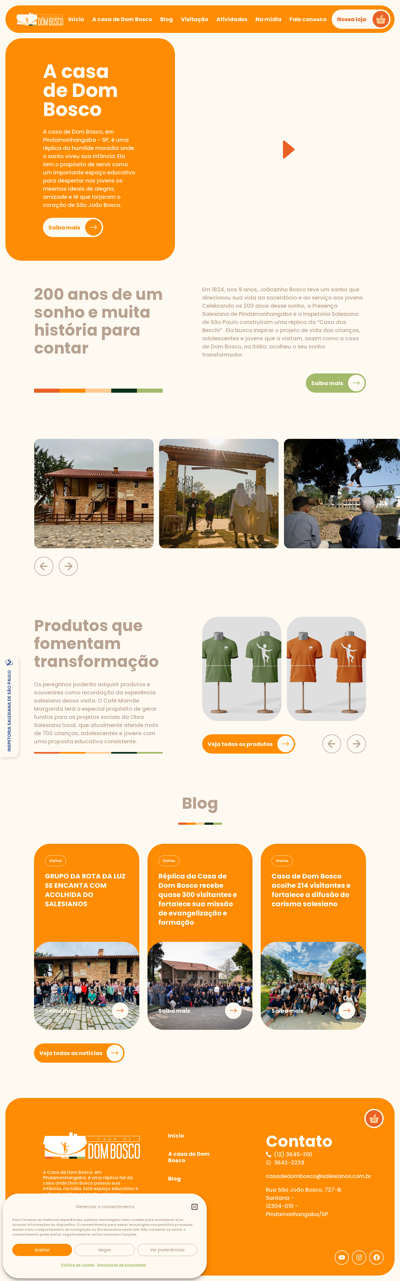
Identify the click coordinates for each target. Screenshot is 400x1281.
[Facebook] (376, 1257)
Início (176, 1136)
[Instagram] (359, 1257)
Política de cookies (77, 1265)
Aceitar (42, 1250)
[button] (194, 1207)
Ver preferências (167, 1250)
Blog (174, 1178)
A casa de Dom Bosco (189, 1157)
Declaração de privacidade (121, 1265)
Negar (104, 1250)
